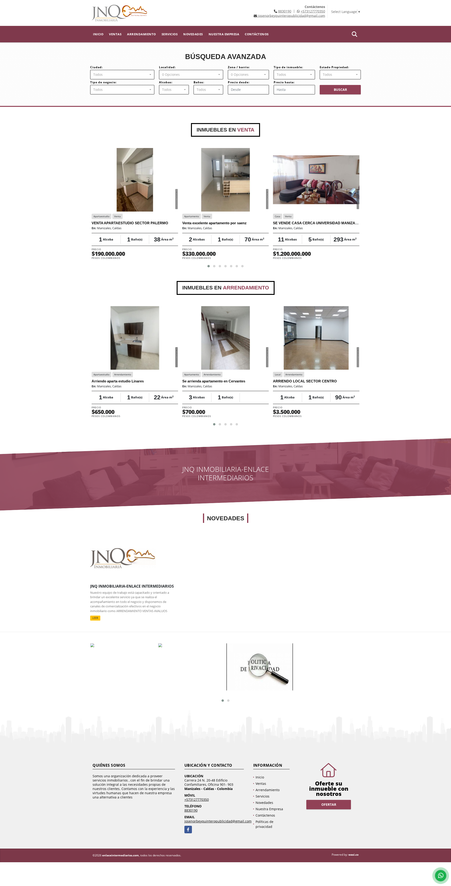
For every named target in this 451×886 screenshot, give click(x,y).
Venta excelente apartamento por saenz (214, 223)
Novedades (193, 34)
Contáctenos (257, 34)
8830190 (284, 11)
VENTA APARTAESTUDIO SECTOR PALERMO (130, 223)
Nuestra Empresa (224, 34)
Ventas (115, 34)
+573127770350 (313, 11)
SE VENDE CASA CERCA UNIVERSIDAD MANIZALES (317, 223)
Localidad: (167, 67)
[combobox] (122, 74)
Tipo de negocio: (103, 82)
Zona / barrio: (239, 67)
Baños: (199, 82)
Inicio (98, 34)
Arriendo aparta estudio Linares (118, 381)
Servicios (170, 34)
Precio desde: (238, 82)
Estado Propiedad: (334, 67)
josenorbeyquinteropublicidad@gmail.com (218, 821)
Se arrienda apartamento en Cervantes (213, 381)
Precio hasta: (284, 82)
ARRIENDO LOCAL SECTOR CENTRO (305, 381)
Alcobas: (165, 82)
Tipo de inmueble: (288, 67)
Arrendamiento (141, 34)
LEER (95, 618)
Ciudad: (96, 67)
